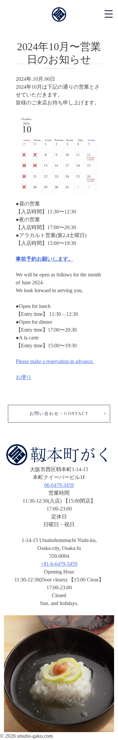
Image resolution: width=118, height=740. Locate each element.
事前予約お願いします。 (44, 259)
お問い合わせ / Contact (59, 413)
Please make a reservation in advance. (55, 361)
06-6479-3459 (59, 485)
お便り (23, 377)
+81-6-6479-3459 (59, 564)
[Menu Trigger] (108, 13)
